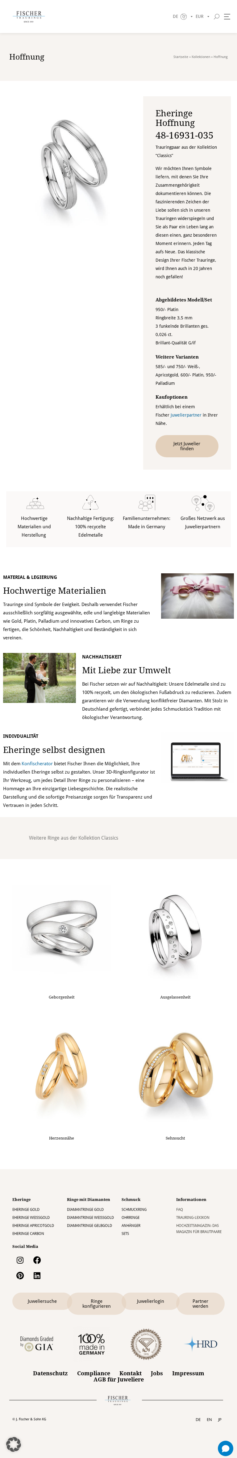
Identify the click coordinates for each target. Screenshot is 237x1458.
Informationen (191, 1199)
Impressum (188, 1373)
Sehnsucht (175, 1138)
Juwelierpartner (186, 415)
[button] (13, 1444)
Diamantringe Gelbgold (89, 1225)
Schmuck (131, 1199)
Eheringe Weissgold (31, 1217)
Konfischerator (37, 763)
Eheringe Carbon (28, 1234)
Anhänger (131, 1225)
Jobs (157, 1373)
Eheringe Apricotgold (33, 1225)
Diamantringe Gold (85, 1209)
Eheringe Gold (26, 1209)
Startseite (180, 57)
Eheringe (21, 1199)
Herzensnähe (61, 1138)
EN (209, 1419)
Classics (109, 838)
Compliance (93, 1373)
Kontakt (130, 1373)
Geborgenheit (62, 997)
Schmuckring (134, 1209)
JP (220, 1419)
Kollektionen (201, 57)
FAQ (179, 1209)
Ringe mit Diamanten (88, 1199)
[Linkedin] (37, 1275)
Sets (125, 1234)
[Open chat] (225, 1448)
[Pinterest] (20, 1275)
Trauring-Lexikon (193, 1217)
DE (198, 1419)
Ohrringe (130, 1217)
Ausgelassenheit (175, 997)
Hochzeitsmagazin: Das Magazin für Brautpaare (199, 1228)
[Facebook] (37, 1260)
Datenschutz (50, 1373)
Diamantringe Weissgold (90, 1217)
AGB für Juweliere (119, 1380)
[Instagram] (20, 1260)
